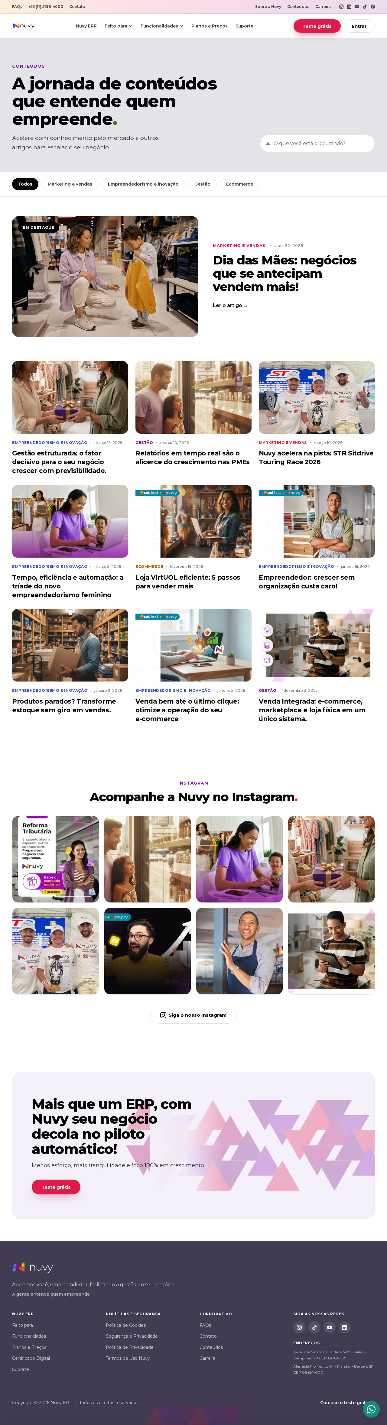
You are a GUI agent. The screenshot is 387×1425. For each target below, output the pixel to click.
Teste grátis (317, 26)
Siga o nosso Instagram (198, 1015)
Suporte (244, 26)
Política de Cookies (126, 1325)
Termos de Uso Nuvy (128, 1358)
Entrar (359, 26)
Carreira (323, 6)
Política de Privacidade (130, 1347)
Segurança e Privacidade (132, 1336)
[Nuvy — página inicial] (24, 26)
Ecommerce (239, 184)
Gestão (202, 184)
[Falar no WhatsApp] (371, 1409)
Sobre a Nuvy (268, 6)
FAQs (17, 6)
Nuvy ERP (86, 26)
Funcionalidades (159, 26)
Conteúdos (298, 6)
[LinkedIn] (349, 7)
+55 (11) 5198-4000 (45, 6)
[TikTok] (365, 7)
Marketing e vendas (70, 184)
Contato (77, 6)
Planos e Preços (209, 26)
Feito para (116, 26)
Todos (25, 184)
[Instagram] (341, 7)
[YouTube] (357, 7)
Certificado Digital (31, 1358)
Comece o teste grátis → (347, 1402)
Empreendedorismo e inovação (143, 184)
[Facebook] (373, 7)
